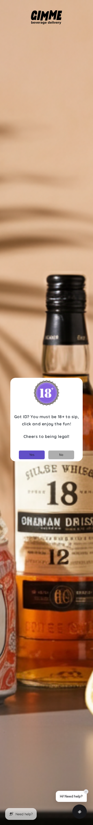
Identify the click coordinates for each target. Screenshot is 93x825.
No (61, 455)
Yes (31, 455)
